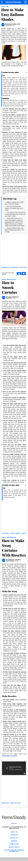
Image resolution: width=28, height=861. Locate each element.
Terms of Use (14, 844)
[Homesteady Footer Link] (14, 817)
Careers (14, 841)
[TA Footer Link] (14, 823)
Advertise (14, 835)
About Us (14, 832)
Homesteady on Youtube (9, 755)
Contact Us (14, 838)
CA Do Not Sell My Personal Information (14, 851)
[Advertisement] (14, 517)
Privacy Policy (14, 847)
